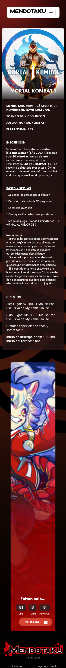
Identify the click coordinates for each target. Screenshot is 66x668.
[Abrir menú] (51, 12)
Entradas (32, 622)
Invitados (17, 666)
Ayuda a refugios (48, 666)
